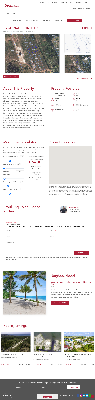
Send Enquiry (81, 253)
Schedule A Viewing (11, 77)
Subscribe (74, 387)
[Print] (91, 78)
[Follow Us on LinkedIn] (84, 395)
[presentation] (3, 349)
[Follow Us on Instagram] (81, 395)
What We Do (44, 3)
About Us (63, 3)
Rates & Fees (49, 227)
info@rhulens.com (69, 395)
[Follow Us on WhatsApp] (90, 395)
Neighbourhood (46, 20)
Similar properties (63, 227)
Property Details (17, 20)
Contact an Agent (74, 21)
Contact (87, 3)
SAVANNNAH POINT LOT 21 (12, 354)
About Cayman (75, 3)
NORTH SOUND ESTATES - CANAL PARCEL (44, 355)
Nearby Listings (58, 20)
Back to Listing (10, 14)
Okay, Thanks (47, 397)
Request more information (17, 227)
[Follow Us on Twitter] (87, 395)
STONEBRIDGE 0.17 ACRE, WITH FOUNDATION (78, 355)
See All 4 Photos (82, 78)
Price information (36, 227)
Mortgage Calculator (32, 20)
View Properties (60, 303)
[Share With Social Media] (92, 396)
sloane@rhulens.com (74, 211)
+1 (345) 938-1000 (74, 209)
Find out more (53, 395)
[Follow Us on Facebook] (78, 395)
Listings (55, 3)
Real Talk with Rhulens (81, 8)
